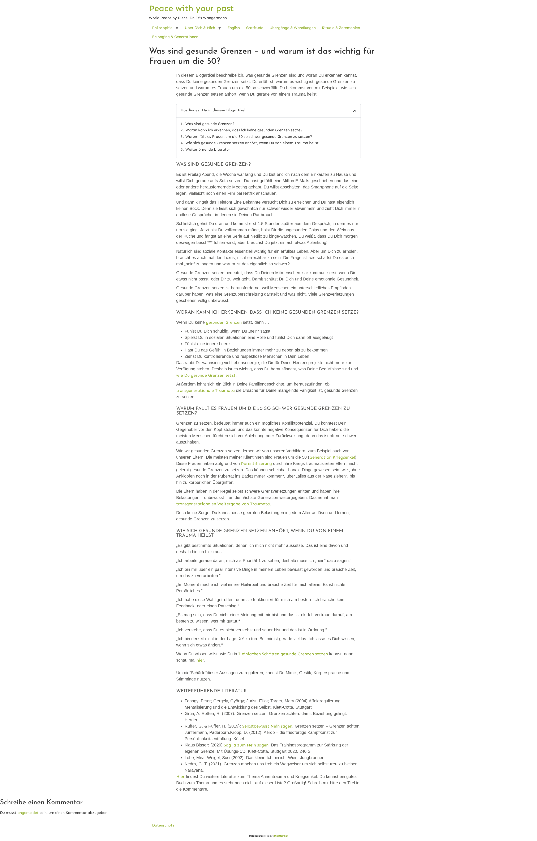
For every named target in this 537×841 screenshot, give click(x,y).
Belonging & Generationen (175, 36)
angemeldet (28, 812)
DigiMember (281, 835)
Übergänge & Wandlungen (293, 27)
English (233, 27)
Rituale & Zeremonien (341, 27)
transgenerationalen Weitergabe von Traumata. (223, 503)
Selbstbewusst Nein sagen (267, 726)
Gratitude (254, 27)
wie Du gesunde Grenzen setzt (206, 375)
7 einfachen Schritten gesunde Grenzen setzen (283, 653)
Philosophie (162, 27)
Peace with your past (191, 8)
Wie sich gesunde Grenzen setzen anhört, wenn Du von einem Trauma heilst (252, 143)
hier (199, 660)
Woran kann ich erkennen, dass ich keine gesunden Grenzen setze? (243, 130)
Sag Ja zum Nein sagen (246, 745)
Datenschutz (163, 825)
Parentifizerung (256, 463)
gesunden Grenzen (224, 322)
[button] (354, 111)
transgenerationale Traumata (205, 390)
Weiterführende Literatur (207, 149)
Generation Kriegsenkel (332, 457)
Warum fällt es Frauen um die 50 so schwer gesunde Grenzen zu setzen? (248, 136)
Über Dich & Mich (200, 27)
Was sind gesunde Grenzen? (210, 124)
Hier (180, 776)
